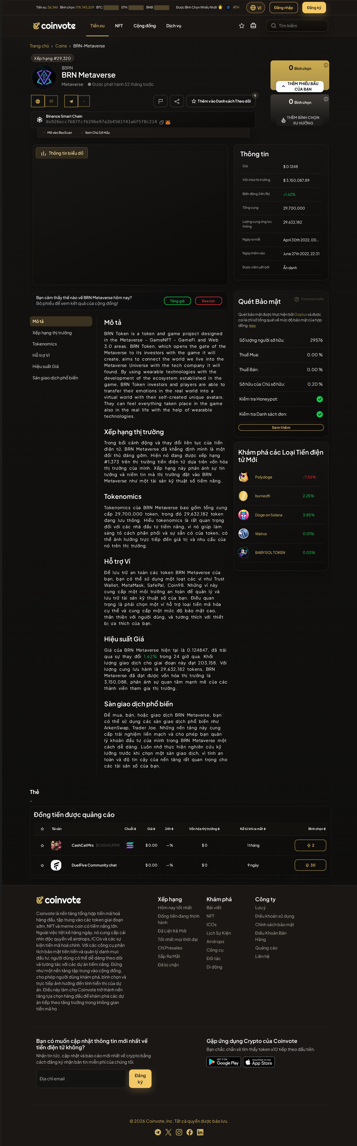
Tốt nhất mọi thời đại (178, 939)
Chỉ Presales (170, 947)
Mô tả (38, 321)
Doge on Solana (268, 514)
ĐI (51, 101)
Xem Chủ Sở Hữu (97, 133)
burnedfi (262, 495)
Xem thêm (281, 427)
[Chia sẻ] (177, 101)
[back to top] (346, 1134)
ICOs (212, 924)
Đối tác (214, 958)
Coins (61, 45)
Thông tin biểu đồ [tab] (66, 153)
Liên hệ (262, 956)
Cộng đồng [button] (145, 25)
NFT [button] (119, 25)
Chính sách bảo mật (274, 924)
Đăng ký (314, 7)
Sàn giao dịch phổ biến (55, 377)
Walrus (261, 533)
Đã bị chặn (168, 964)
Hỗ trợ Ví (41, 355)
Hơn (252, 326)
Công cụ (215, 950)
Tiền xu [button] (97, 25)
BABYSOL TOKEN (270, 552)
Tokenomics (45, 344)
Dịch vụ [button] (173, 25)
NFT (210, 916)
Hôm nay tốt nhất (175, 907)
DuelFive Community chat (94, 865)
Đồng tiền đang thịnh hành (178, 919)
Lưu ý (260, 907)
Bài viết (214, 907)
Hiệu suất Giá (46, 366)
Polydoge (263, 476)
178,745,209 (85, 7)
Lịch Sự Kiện (219, 933)
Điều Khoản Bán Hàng (270, 936)
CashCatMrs (83, 845)
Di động (214, 967)
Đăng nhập (283, 7)
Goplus (300, 314)
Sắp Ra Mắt (169, 956)
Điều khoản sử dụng (274, 916)
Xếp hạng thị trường (52, 332)
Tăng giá (177, 301)
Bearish (208, 301)
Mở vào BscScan (59, 133)
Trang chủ (39, 45)
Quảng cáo (266, 947)
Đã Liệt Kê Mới (172, 931)
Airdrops (215, 941)
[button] (253, 25)
